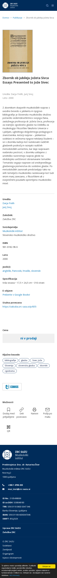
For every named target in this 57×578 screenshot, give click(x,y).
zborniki (44, 365)
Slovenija (9, 365)
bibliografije (10, 360)
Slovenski (36, 270)
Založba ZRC (9, 532)
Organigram (8, 553)
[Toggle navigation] (52, 5)
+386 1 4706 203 (15, 485)
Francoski (17, 270)
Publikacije (17, 17)
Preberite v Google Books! (16, 294)
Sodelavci (7, 545)
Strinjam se (46, 566)
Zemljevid (7, 549)
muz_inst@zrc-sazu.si (18, 489)
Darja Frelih (8, 203)
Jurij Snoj (7, 207)
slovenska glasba (26, 365)
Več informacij (14, 575)
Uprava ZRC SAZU (12, 528)
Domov (6, 17)
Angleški (7, 270)
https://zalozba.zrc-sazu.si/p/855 (19, 306)
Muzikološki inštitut (13, 231)
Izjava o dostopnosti (12, 557)
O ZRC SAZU (8, 541)
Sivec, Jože (37, 360)
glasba (24, 360)
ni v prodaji (28, 338)
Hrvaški (26, 270)
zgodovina (10, 370)
